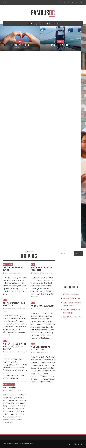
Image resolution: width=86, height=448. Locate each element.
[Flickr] (64, 2)
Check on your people (20, 45)
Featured (20, 41)
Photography (7, 264)
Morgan (35, 273)
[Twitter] (72, 2)
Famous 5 (60, 41)
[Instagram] (68, 2)
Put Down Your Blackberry (42, 305)
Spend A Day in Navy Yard (72, 317)
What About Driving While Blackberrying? (42, 348)
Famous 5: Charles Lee (60, 45)
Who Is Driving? (9, 387)
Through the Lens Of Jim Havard (13, 268)
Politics (11, 384)
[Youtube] (77, 2)
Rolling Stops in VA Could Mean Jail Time (14, 304)
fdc (6, 273)
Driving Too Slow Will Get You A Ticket (42, 268)
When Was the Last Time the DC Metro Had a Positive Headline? (14, 346)
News (33, 264)
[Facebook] (60, 2)
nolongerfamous (10, 308)
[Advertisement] (72, 270)
